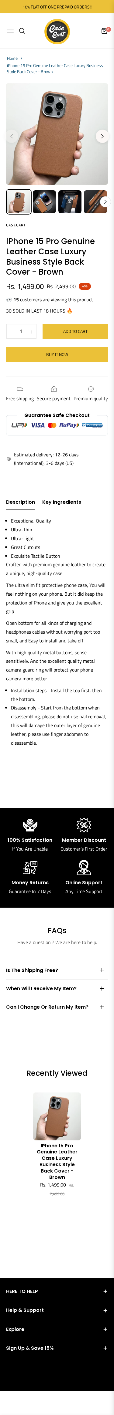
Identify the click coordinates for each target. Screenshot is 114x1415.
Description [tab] (20, 502)
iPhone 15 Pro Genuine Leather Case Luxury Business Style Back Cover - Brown (57, 1162)
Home (12, 58)
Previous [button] (11, 136)
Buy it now (57, 354)
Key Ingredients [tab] (61, 502)
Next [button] (102, 136)
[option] (57, 134)
